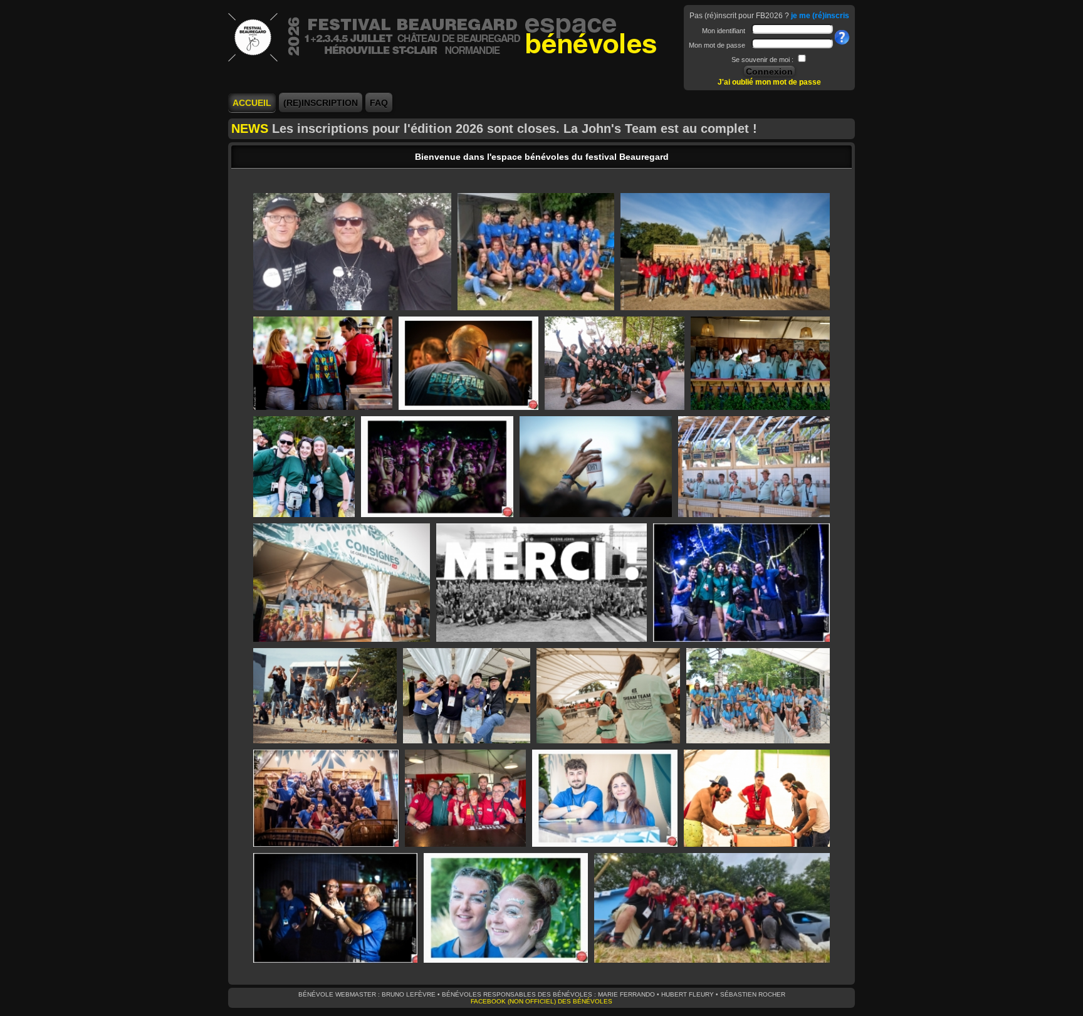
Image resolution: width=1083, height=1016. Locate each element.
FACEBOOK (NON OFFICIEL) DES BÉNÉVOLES (541, 1001)
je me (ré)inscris (820, 15)
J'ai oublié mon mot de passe (769, 82)
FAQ (379, 103)
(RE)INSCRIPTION (320, 103)
